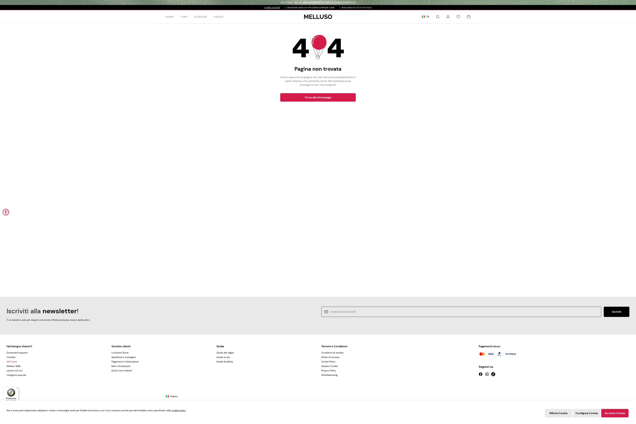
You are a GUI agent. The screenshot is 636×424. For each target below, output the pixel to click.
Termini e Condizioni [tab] (334, 346)
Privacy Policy (328, 370)
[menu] (194, 17)
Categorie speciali (16, 375)
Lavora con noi (14, 370)
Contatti (11, 357)
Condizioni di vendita (332, 352)
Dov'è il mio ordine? (121, 370)
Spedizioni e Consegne (123, 357)
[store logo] (318, 16)
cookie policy (179, 410)
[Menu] (17, 389)
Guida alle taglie (225, 352)
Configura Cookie (587, 413)
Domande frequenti (17, 352)
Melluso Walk (14, 366)
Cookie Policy (328, 361)
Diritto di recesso (330, 357)
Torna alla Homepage (318, 97)
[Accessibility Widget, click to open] (5, 212)
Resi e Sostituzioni (120, 366)
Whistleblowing (329, 375)
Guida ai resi (223, 357)
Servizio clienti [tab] (120, 346)
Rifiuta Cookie (559, 413)
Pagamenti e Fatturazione (125, 361)
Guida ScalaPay (224, 361)
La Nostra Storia (120, 352)
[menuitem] (170, 16)
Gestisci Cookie (329, 366)
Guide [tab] (220, 346)
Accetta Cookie (615, 413)
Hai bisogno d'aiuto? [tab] (19, 346)
